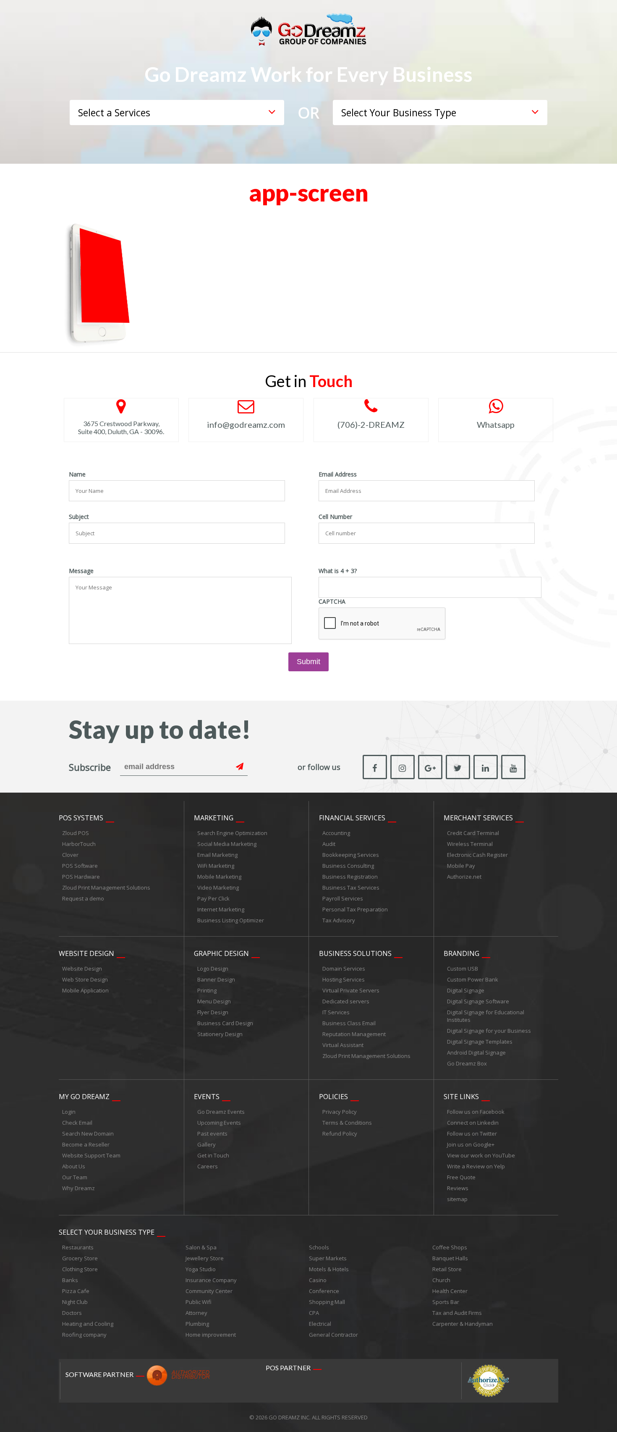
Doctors (72, 1313)
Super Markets (328, 1258)
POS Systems (81, 817)
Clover (70, 855)
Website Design (86, 953)
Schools (319, 1247)
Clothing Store (80, 1269)
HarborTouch (79, 844)
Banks (70, 1280)
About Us (73, 1166)
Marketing (213, 817)
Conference (324, 1291)
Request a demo (83, 898)
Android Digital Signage (476, 1052)
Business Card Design (225, 1023)
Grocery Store (80, 1258)
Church (441, 1280)
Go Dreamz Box (467, 1063)
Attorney (196, 1313)
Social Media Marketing (226, 844)
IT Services (336, 1012)
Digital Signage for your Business (489, 1030)
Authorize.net (464, 876)
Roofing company (84, 1334)
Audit (328, 844)
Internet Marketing (220, 909)
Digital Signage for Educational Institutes (485, 1016)
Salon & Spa (201, 1247)
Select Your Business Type (106, 1232)
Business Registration (350, 876)
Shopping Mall (327, 1302)
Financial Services (352, 817)
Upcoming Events (219, 1122)
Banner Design (216, 979)
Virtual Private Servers (350, 990)
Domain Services (343, 968)
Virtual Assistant (342, 1045)
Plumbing (197, 1323)
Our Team (74, 1177)
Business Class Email (349, 1023)
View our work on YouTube (481, 1155)
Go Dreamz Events (221, 1111)
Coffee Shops (449, 1247)
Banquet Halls (450, 1258)
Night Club (75, 1302)
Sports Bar (445, 1302)
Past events (212, 1133)
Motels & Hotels (329, 1269)
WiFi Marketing (215, 865)
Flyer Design (212, 1012)
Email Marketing (217, 855)
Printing (207, 990)
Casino (318, 1280)
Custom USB (462, 968)
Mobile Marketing (219, 876)
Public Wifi (199, 1302)
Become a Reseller (86, 1144)
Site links (461, 1096)
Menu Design (214, 1001)
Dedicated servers (345, 1001)
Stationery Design (220, 1034)
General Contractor (333, 1334)
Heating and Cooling (87, 1323)
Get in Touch (213, 1155)
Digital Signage (465, 990)
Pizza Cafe (75, 1291)
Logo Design (212, 968)
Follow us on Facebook (476, 1111)
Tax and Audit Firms (457, 1313)
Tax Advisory (338, 920)
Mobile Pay (461, 865)
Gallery (206, 1144)
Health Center (450, 1291)
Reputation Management (354, 1034)
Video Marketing (218, 887)
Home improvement (211, 1334)
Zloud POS (75, 833)
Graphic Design (221, 953)
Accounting (336, 833)
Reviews (457, 1188)
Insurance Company (211, 1280)
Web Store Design (85, 979)
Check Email (77, 1122)
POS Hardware (81, 876)
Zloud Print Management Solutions (106, 887)
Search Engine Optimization (232, 833)
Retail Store (447, 1269)
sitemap (457, 1199)
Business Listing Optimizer (230, 920)
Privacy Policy (339, 1111)
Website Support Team (91, 1155)
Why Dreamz (78, 1188)
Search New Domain (88, 1133)
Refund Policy (339, 1133)
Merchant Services (478, 817)
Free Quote (461, 1177)
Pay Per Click (213, 898)
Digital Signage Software (478, 1001)
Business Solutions (355, 953)
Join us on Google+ (470, 1144)
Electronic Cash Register (477, 855)
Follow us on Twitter (472, 1133)
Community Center (209, 1291)
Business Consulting (348, 865)
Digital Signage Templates (479, 1041)
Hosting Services (343, 979)
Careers (207, 1166)
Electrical (320, 1323)
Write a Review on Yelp (476, 1166)
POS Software (80, 865)
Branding (461, 953)
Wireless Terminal (470, 844)
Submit (308, 661)
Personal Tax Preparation (355, 909)
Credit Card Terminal (473, 833)
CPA (314, 1313)
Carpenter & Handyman (462, 1323)
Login (69, 1111)
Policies (333, 1096)
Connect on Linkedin (473, 1122)
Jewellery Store (205, 1258)
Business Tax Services (350, 887)
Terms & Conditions (347, 1122)
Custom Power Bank (472, 979)
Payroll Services (342, 898)
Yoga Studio (201, 1269)
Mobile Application (85, 990)
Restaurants (78, 1247)
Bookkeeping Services (350, 855)
